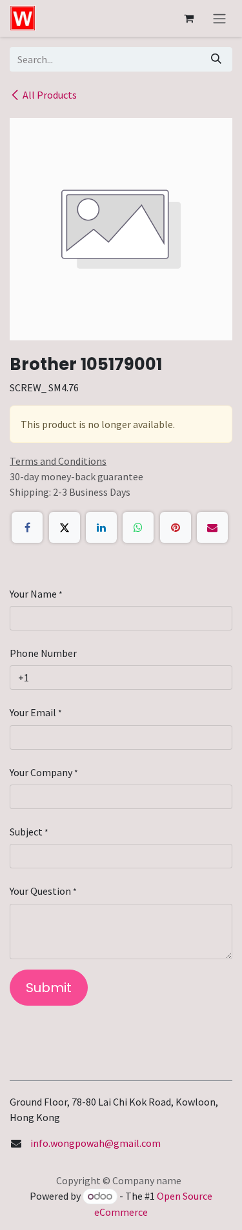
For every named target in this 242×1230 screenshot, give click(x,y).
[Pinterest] (175, 527)
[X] (64, 527)
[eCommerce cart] (188, 18)
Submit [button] (49, 988)
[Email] (212, 527)
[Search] (216, 59)
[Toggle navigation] (219, 18)
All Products (50, 94)
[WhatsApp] (138, 527)
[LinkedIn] (101, 527)
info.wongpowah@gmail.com (95, 1143)
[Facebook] (27, 527)
